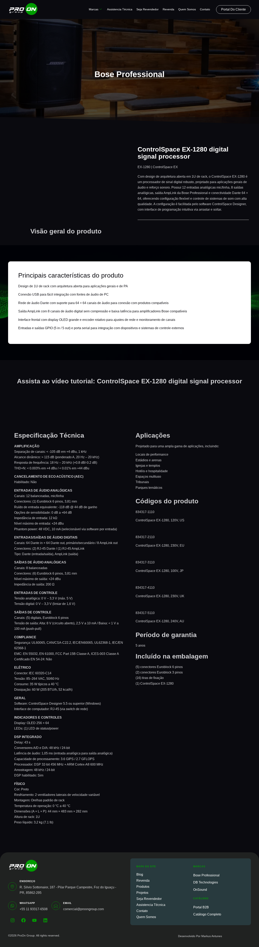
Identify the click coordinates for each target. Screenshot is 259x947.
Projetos (142, 892)
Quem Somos (187, 9)
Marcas (93, 9)
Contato (205, 9)
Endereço (27, 881)
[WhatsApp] (12, 905)
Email (67, 903)
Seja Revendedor (147, 9)
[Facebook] (23, 920)
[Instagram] (12, 920)
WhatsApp (27, 903)
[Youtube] (34, 920)
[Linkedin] (45, 920)
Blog (139, 874)
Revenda (168, 9)
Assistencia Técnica (119, 9)
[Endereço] (12, 886)
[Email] (56, 905)
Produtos (142, 886)
